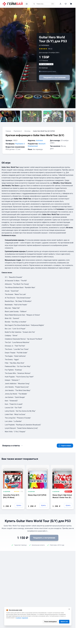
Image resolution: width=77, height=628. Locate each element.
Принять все (64, 621)
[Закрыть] (69, 609)
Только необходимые (50, 621)
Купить (19, 505)
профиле (18, 618)
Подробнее (25, 618)
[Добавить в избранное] (21, 466)
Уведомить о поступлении (54, 77)
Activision (39, 140)
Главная (8, 131)
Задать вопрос (66, 445)
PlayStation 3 (18, 131)
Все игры (27, 131)
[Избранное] (65, 4)
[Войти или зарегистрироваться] (60, 4)
